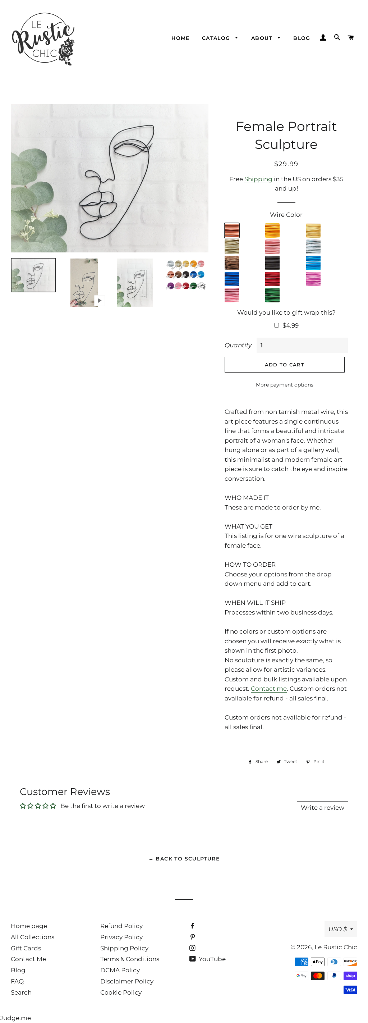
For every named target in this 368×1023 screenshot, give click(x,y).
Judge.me (15, 1018)
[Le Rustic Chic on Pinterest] (193, 937)
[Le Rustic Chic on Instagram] (193, 948)
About (262, 38)
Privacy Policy (121, 937)
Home (180, 38)
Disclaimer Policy (126, 981)
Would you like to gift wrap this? (286, 312)
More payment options (284, 385)
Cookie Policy (121, 992)
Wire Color (286, 214)
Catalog (217, 38)
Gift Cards (26, 948)
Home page (29, 926)
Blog (301, 38)
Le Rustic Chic (335, 947)
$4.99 (290, 325)
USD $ (337, 929)
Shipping (258, 179)
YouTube (211, 959)
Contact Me (28, 959)
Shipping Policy (124, 948)
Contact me (269, 688)
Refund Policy (121, 926)
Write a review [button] (322, 807)
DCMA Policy (120, 970)
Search (21, 992)
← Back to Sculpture (184, 858)
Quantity (238, 345)
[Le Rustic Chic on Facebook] (193, 926)
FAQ (17, 981)
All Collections (32, 937)
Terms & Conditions (129, 959)
